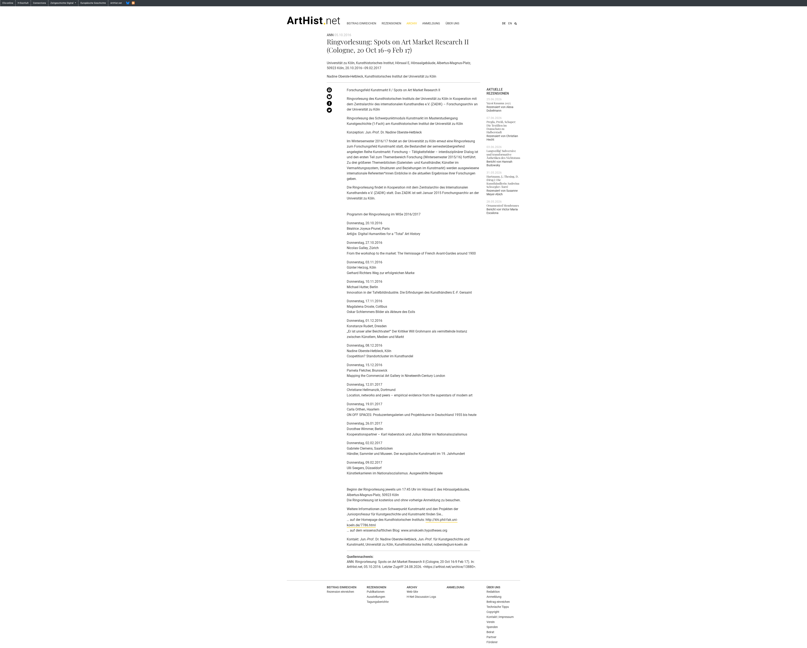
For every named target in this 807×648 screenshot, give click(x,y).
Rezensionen (391, 23)
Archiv (411, 23)
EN (510, 23)
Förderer (492, 642)
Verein (491, 622)
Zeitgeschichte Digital (62, 3)
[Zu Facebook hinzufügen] (333, 104)
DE (504, 23)
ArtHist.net (116, 3)
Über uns (452, 23)
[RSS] (133, 2)
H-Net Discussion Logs (421, 596)
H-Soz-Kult (23, 3)
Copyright (493, 612)
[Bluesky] (127, 2)
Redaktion (493, 591)
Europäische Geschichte (93, 3)
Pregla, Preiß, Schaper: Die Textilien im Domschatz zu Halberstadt (501, 127)
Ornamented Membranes (503, 205)
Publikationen (376, 591)
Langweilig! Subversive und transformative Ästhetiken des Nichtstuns (503, 154)
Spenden (492, 627)
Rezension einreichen (340, 591)
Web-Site (412, 591)
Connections (39, 3)
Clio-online (7, 3)
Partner (491, 637)
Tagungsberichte (378, 601)
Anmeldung (431, 23)
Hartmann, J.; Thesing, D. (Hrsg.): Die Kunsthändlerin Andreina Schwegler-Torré (503, 181)
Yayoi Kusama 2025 (499, 103)
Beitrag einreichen (361, 23)
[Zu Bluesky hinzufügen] (333, 97)
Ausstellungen (376, 596)
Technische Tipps (498, 606)
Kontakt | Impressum (500, 617)
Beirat (490, 632)
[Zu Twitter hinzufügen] (333, 111)
